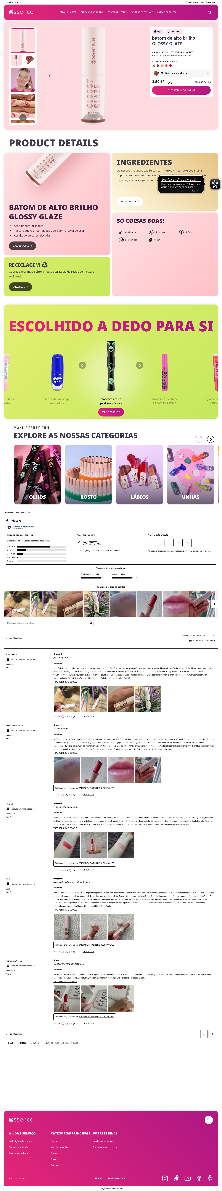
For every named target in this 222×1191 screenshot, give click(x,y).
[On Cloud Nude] (162, 65)
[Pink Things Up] (166, 65)
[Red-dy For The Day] (170, 65)
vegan (159, 31)
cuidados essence (142, 12)
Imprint (98, 1178)
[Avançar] (139, 365)
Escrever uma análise (182, 52)
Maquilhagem (68, 12)
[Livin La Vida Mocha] (153, 65)
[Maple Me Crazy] (157, 65)
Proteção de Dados (117, 1178)
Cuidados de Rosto (92, 12)
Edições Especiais (117, 12)
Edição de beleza (166, 12)
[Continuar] (210, 439)
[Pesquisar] (209, 12)
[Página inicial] (21, 12)
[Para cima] (209, 1120)
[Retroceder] (82, 365)
